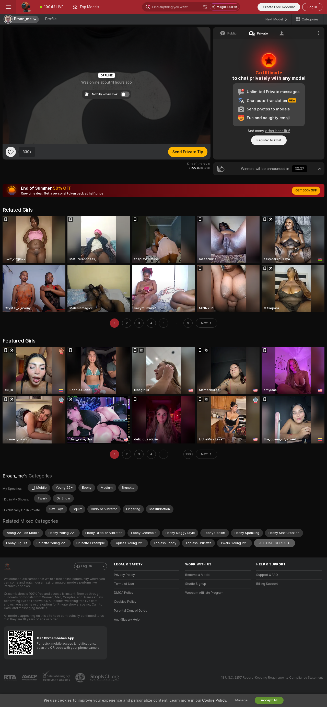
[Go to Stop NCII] (105, 678)
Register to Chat (268, 140)
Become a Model (197, 575)
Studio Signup (195, 584)
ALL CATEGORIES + (274, 543)
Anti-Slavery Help (127, 619)
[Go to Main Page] (25, 7)
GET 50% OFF (306, 190)
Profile (50, 19)
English (86, 566)
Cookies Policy (125, 601)
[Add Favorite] (11, 152)
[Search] (205, 6)
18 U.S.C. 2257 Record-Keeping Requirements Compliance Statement (272, 677)
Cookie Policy (214, 700)
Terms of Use (124, 584)
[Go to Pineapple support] (80, 677)
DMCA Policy (123, 593)
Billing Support (267, 584)
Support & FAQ (267, 575)
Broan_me (13, 475)
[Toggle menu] (8, 7)
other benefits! (277, 131)
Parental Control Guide (130, 610)
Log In (312, 7)
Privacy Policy (124, 575)
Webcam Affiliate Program (204, 593)
